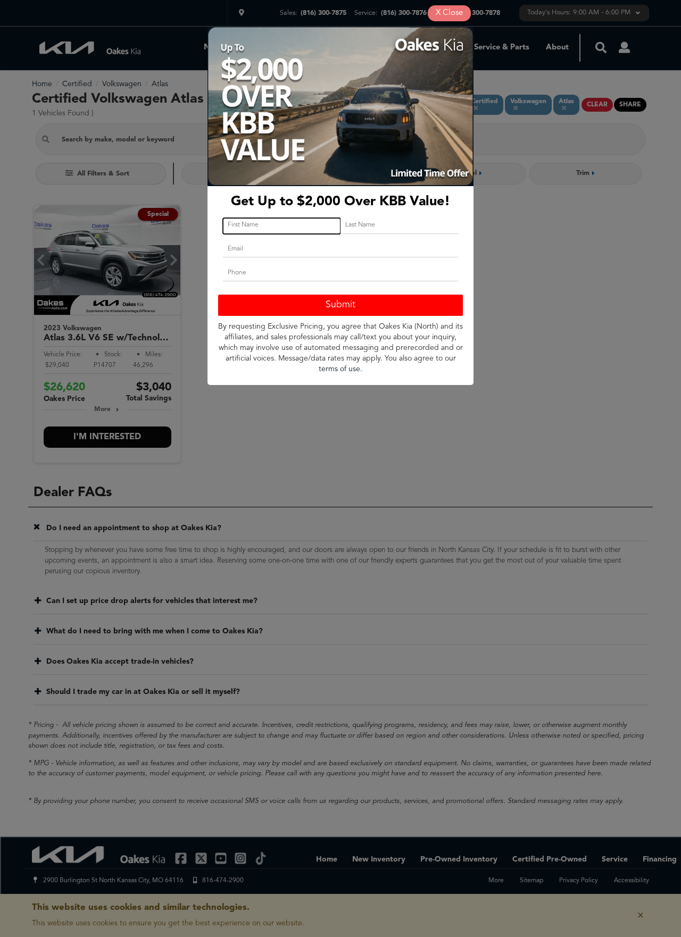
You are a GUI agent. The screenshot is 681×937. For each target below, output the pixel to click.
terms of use (339, 369)
